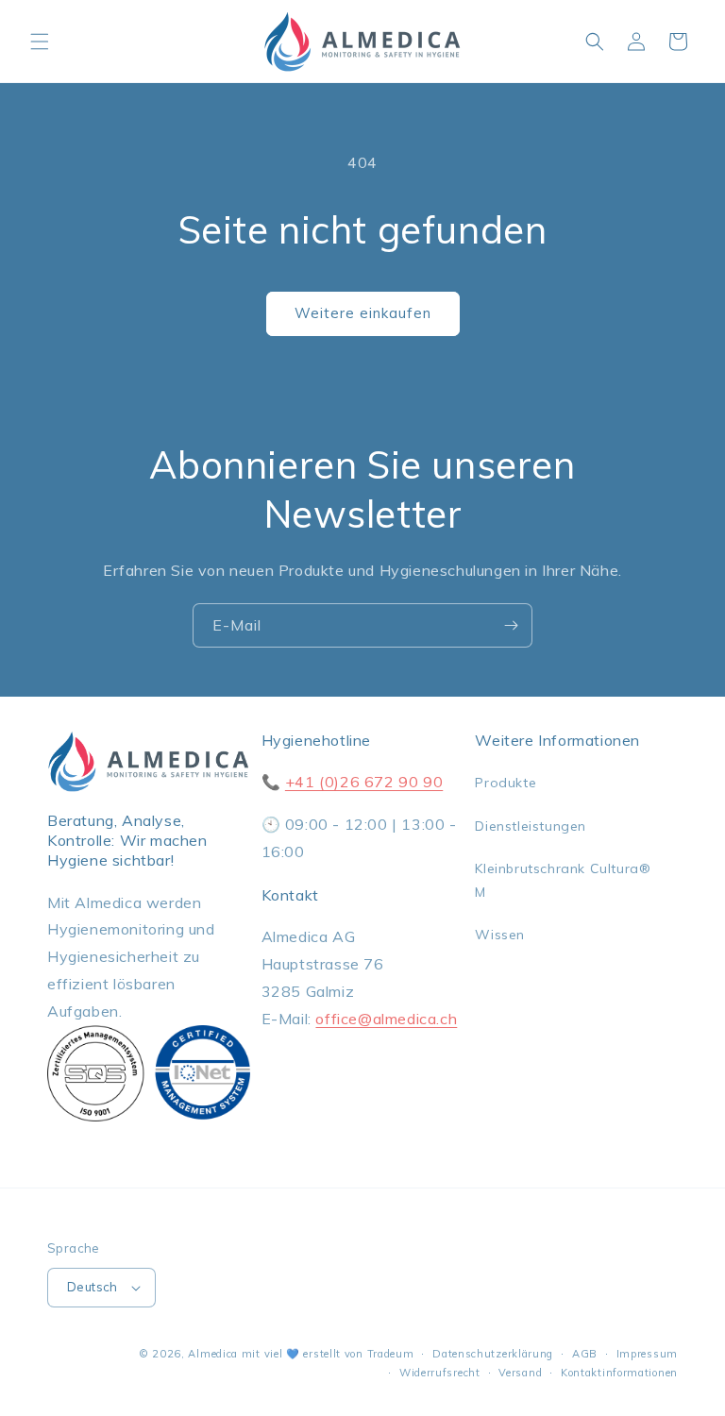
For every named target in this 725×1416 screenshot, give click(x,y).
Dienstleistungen (530, 826)
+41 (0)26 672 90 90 (364, 781)
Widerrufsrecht (440, 1372)
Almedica (213, 1353)
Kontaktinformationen (619, 1372)
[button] (39, 41)
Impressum (647, 1353)
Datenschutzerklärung (492, 1353)
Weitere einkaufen (363, 313)
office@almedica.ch (386, 1018)
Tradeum (390, 1353)
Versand (520, 1372)
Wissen (500, 934)
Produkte (505, 782)
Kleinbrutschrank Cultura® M (562, 880)
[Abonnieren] (510, 625)
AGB (585, 1353)
